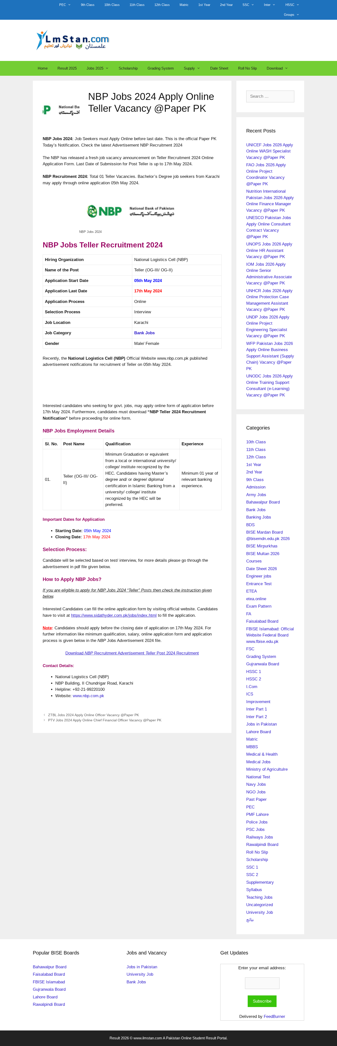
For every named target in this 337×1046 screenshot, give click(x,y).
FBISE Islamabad (49, 982)
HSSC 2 (253, 679)
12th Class (162, 5)
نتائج (250, 919)
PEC (62, 5)
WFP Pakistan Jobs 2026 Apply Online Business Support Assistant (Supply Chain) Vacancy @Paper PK (270, 356)
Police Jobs (257, 822)
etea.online (256, 599)
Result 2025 (67, 68)
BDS (250, 525)
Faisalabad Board (262, 621)
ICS (249, 694)
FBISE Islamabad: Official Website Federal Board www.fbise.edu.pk (270, 635)
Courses (254, 561)
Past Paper (256, 799)
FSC (250, 649)
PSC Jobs (255, 829)
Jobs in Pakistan (261, 724)
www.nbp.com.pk (88, 695)
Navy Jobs (256, 784)
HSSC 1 (253, 671)
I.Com (251, 686)
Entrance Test (259, 583)
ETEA (251, 591)
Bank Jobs (256, 509)
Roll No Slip (247, 68)
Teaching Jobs (259, 897)
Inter (267, 5)
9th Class (87, 5)
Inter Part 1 (256, 709)
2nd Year (226, 5)
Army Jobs (256, 494)
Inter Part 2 (256, 716)
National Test (258, 777)
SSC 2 (252, 874)
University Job (259, 912)
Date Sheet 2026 (261, 568)
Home (43, 68)
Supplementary (260, 882)
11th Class (137, 5)
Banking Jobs (258, 517)
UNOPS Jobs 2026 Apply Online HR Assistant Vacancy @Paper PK (269, 250)
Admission (255, 487)
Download (275, 68)
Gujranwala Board (262, 664)
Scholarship (128, 68)
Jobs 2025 (95, 68)
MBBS (252, 747)
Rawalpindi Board (262, 844)
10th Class (112, 5)
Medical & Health (262, 754)
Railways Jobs (259, 837)
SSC (246, 5)
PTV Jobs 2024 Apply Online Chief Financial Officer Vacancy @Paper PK (104, 720)
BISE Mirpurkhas (262, 546)
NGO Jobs (256, 792)
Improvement (258, 701)
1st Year (204, 5)
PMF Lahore (257, 814)
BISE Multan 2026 (262, 553)
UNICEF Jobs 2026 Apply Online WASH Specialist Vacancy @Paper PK (269, 151)
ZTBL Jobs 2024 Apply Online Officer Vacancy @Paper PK (93, 715)
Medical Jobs (258, 762)
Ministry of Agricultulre (267, 769)
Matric (184, 5)
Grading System (161, 68)
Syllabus (254, 889)
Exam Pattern (258, 606)
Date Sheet (219, 68)
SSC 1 (252, 867)
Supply (189, 68)
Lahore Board (258, 731)
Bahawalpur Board (263, 502)
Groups (289, 15)
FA (248, 614)
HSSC (289, 5)
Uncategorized (259, 904)
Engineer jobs (258, 576)
